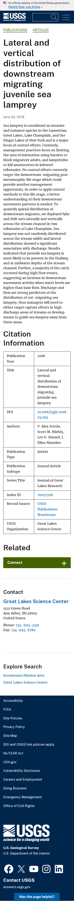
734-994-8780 (23, 630)
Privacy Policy (14, 727)
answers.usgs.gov (16, 887)
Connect (14, 562)
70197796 (45, 495)
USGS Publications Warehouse (47, 509)
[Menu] (66, 17)
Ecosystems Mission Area (23, 675)
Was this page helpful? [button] (37, 897)
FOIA (7, 709)
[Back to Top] (59, 886)
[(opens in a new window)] (8, 868)
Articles (41, 30)
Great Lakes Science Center (36, 601)
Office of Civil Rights (19, 806)
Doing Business (15, 788)
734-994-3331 (27, 625)
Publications (15, 30)
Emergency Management (22, 797)
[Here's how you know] (37, 5)
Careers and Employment (22, 779)
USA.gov (9, 762)
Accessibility (13, 701)
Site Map (10, 736)
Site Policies (12, 718)
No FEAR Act (13, 753)
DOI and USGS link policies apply (28, 744)
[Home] (14, 20)
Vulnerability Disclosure (21, 771)
